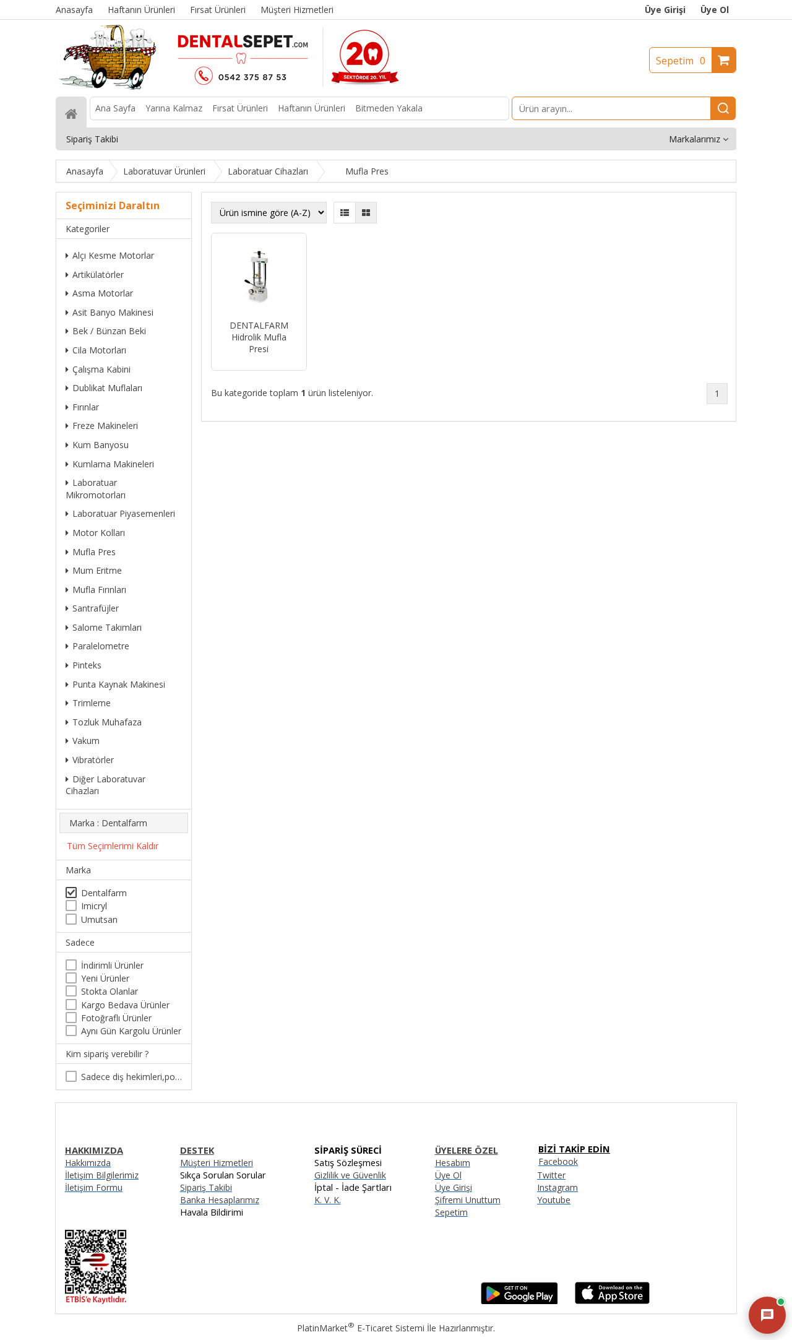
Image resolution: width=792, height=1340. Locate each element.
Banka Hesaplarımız (219, 1200)
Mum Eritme (97, 570)
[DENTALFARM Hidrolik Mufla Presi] (259, 278)
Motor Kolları (98, 532)
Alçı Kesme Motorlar (113, 255)
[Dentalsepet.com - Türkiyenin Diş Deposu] (236, 91)
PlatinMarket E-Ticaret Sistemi (360, 1328)
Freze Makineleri (105, 425)
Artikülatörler (98, 274)
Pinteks (86, 665)
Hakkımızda (88, 1163)
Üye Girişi (665, 9)
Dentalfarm (104, 893)
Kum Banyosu (100, 445)
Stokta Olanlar (109, 991)
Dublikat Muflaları (107, 388)
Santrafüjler (95, 608)
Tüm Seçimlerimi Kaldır (112, 846)
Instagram (557, 1187)
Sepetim (680, 60)
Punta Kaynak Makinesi (118, 684)
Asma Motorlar (102, 293)
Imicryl (94, 906)
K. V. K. (327, 1200)
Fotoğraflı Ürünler (116, 1018)
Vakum (86, 740)
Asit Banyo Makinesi (112, 312)
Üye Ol (714, 9)
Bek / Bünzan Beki (109, 331)
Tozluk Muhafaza (107, 722)
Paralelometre (100, 646)
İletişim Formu (94, 1187)
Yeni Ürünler (105, 978)
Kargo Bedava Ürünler (125, 1005)
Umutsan (99, 919)
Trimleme (91, 703)
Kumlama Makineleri (113, 464)
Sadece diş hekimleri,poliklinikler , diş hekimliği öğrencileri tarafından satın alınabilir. (131, 1077)
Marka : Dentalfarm (108, 823)
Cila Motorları (99, 350)
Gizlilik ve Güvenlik (350, 1175)
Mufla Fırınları (99, 589)
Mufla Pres (94, 552)
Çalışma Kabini (101, 369)
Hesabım (452, 1163)
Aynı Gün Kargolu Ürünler (131, 1031)
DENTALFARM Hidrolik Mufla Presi (259, 337)
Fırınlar (85, 407)
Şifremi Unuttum (468, 1200)
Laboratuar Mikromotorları (96, 489)
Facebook (558, 1161)
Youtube (553, 1200)
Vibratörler (93, 760)
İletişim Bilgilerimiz (102, 1175)
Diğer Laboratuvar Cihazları (105, 785)
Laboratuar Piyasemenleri (123, 513)
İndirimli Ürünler (112, 965)
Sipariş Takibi (206, 1187)
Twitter (551, 1175)
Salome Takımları (107, 627)
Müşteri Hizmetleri (216, 1163)
